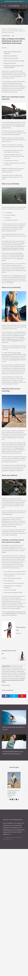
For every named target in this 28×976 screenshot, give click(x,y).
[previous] (3, 786)
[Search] (23, 5)
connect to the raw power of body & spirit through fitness (13, 680)
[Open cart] (26, 6)
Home (4, 29)
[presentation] (8, 799)
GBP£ (5, 5)
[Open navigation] (2, 5)
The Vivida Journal (12, 29)
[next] (25, 786)
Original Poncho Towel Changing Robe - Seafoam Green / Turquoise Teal (13, 793)
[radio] (10, 799)
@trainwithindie (6, 685)
